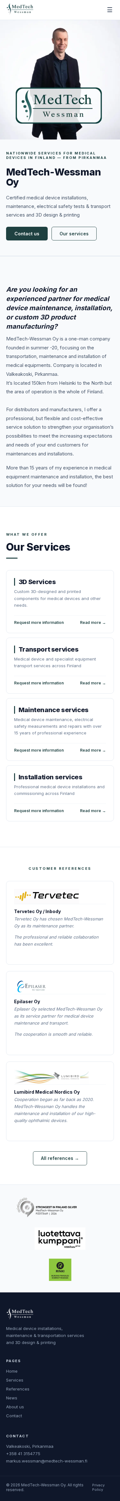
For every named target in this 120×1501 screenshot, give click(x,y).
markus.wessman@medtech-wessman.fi (46, 1460)
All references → (60, 1158)
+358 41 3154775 (23, 1453)
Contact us (26, 233)
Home (12, 1371)
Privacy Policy (98, 1487)
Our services (74, 233)
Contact (14, 1415)
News (11, 1397)
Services (14, 1380)
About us (15, 1406)
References (17, 1388)
